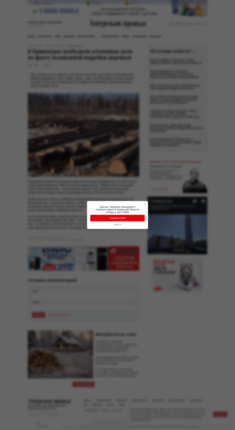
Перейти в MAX (117, 218)
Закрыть (117, 224)
